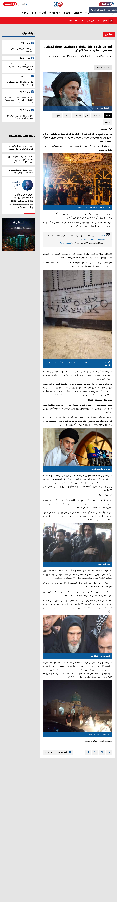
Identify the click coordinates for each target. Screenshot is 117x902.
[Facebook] (88, 752)
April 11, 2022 (65, 243)
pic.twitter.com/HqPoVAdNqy (92, 239)
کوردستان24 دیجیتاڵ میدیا (56, 752)
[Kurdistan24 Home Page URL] (58, 4)
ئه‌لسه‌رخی (97, 116)
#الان (103, 236)
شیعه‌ (66, 116)
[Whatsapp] (102, 752)
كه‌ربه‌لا (57, 116)
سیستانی (77, 116)
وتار (34, 12)
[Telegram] (109, 752)
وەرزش (66, 12)
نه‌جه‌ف (107, 122)
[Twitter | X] (95, 752)
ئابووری (78, 12)
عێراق (108, 116)
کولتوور (56, 12)
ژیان (44, 12)
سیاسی (109, 34)
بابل (86, 116)
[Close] (111, 21)
